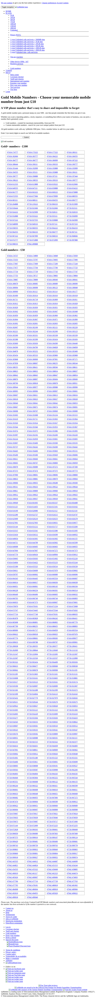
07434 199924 (52, 495)
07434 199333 (52, 180)
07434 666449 (12, 594)
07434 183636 (32, 343)
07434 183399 (32, 339)
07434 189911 (72, 383)
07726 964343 (52, 774)
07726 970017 (32, 814)
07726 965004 (32, 778)
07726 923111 (72, 208)
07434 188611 (72, 367)
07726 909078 (32, 670)
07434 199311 (12, 487)
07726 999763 (52, 845)
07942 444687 (52, 861)
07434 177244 (72, 264)
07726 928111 (52, 212)
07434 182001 (32, 323)
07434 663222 (32, 192)
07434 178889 (32, 280)
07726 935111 (52, 216)
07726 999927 (32, 857)
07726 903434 (32, 662)
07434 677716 (12, 614)
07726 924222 (12, 212)
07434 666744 (52, 598)
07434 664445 (32, 578)
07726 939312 (72, 726)
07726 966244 (12, 786)
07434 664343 (12, 578)
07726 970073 (12, 822)
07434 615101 (52, 507)
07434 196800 (52, 463)
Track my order (11, 917)
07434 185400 (72, 351)
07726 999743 (12, 845)
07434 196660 (32, 459)
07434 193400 (32, 443)
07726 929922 (12, 706)
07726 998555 (12, 244)
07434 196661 (52, 459)
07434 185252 (32, 351)
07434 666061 (32, 586)
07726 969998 (72, 810)
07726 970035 (12, 818)
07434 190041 (32, 403)
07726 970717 (52, 822)
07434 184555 (72, 156)
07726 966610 (52, 790)
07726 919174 (72, 682)
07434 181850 (12, 315)
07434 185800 (52, 355)
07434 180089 (52, 284)
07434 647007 (32, 551)
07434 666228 (12, 590)
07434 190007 (12, 395)
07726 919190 (12, 686)
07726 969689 (72, 806)
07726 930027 (32, 706)
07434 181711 (12, 300)
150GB (13, 26)
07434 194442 (72, 447)
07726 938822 (72, 722)
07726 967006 (52, 798)
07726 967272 (72, 798)
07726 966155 (72, 782)
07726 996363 (32, 830)
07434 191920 (12, 423)
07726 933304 (32, 718)
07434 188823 (12, 371)
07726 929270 (52, 702)
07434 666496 (32, 594)
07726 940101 (52, 738)
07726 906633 (12, 666)
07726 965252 (52, 778)
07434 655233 (52, 563)
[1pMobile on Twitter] (14, 971)
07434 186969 (32, 359)
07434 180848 (72, 288)
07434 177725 (72, 268)
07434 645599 (72, 543)
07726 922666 (52, 208)
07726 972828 (12, 830)
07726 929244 (32, 702)
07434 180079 (12, 284)
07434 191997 (12, 435)
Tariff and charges (17, 79)
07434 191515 (72, 415)
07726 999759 (32, 845)
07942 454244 (72, 865)
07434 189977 (32, 387)
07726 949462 (72, 750)
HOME (8, 11)
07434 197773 (72, 471)
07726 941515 (32, 742)
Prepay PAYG (15, 35)
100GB (13, 24)
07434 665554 (52, 578)
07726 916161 (32, 678)
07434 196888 (32, 176)
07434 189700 (12, 383)
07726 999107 (52, 837)
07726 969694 (12, 810)
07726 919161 (52, 682)
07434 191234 (52, 415)
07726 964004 (32, 774)
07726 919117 (12, 682)
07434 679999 (52, 196)
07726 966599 (72, 786)
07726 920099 (52, 686)
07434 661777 (12, 192)
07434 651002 (52, 559)
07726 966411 (52, 786)
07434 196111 (72, 172)
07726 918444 (12, 208)
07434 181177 (72, 292)
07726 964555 (12, 232)
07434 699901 (72, 642)
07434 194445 (12, 451)
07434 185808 (72, 355)
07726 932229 (32, 714)
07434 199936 (12, 499)
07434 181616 (52, 296)
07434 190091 (72, 407)
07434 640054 (12, 539)
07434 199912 (12, 495)
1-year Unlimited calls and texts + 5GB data (26, 42)
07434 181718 (32, 300)
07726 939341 (52, 730)
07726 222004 (32, 654)
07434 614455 (32, 507)
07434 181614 (32, 296)
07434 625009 (12, 519)
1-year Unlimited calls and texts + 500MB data (27, 40)
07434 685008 (12, 622)
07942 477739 (52, 881)
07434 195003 (52, 451)
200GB (13, 28)
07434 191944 (12, 427)
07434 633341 (32, 531)
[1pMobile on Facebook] (15, 969)
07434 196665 (12, 463)
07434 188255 (52, 363)
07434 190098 (12, 411)
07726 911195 (72, 670)
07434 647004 (12, 551)
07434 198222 (12, 180)
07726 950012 (32, 754)
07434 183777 (32, 156)
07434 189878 (52, 383)
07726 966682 (12, 798)
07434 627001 (12, 523)
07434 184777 (12, 160)
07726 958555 (12, 228)
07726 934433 (72, 718)
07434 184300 (52, 343)
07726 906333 (52, 204)
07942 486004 (32, 889)
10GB (12, 18)
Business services (16, 64)
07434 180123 (52, 288)
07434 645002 (52, 543)
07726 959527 (72, 766)
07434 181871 (52, 319)
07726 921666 (32, 208)
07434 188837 (72, 371)
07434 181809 (52, 300)
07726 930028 (52, 706)
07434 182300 (52, 331)
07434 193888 (52, 168)
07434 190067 (12, 407)
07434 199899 (32, 491)
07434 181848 (72, 311)
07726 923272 (72, 690)
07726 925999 (32, 212)
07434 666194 (72, 586)
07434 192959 (32, 439)
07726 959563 (12, 770)
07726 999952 (52, 857)
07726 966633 (12, 794)
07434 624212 (52, 515)
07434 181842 (12, 311)
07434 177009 (32, 264)
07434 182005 (72, 323)
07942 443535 (12, 861)
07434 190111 (32, 164)
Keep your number (13, 935)
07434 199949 (12, 503)
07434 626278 (72, 519)
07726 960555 (32, 228)
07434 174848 (52, 256)
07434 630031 (52, 523)
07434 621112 (52, 511)
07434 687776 (72, 622)
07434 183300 (12, 335)
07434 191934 (72, 423)
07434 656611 (12, 570)
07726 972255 (72, 826)
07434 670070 (12, 606)
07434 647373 (72, 551)
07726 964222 (52, 228)
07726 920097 (32, 686)
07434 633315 (12, 531)
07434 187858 (12, 363)
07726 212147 (12, 654)
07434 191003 (12, 415)
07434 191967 (72, 427)
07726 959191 (52, 766)
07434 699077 (72, 638)
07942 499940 (32, 897)
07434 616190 (12, 511)
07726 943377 (72, 742)
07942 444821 (12, 865)
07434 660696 (72, 574)
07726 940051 (12, 738)
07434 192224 (12, 439)
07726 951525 (52, 758)
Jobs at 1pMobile (12, 919)
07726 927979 (52, 698)
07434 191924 (32, 423)
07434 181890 (72, 319)
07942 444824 (32, 865)
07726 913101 (52, 674)
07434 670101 (32, 606)
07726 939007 (12, 726)
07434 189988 (52, 387)
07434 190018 (12, 399)
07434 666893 (72, 598)
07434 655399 (12, 567)
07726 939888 (52, 220)
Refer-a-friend (11, 938)
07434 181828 (72, 303)
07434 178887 (12, 280)
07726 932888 (12, 216)
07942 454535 (12, 869)
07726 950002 (12, 754)
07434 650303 (32, 559)
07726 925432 (12, 698)
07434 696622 (12, 634)
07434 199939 (52, 499)
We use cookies (6, 3)
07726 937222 (12, 220)
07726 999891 (32, 853)
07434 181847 (52, 311)
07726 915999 (72, 204)
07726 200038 (12, 646)
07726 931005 (12, 710)
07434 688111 (32, 200)
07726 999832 (32, 849)
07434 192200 (52, 435)
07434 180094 (12, 288)
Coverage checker (17, 77)
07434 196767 (32, 463)
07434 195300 (32, 455)
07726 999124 (72, 837)
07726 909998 (52, 670)
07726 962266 (72, 770)
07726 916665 (52, 678)
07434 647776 (12, 555)
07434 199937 (32, 499)
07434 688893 (72, 626)
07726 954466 (12, 762)
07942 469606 (52, 877)
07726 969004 (32, 802)
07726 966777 (52, 232)
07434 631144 (12, 527)
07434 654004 (12, 563)
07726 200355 (32, 646)
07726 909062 (12, 670)
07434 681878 (12, 618)
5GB (12, 15)
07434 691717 (32, 630)
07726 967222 (12, 236)
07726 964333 (72, 228)
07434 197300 (72, 467)
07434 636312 (32, 535)
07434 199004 (72, 479)
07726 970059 (72, 818)
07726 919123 (32, 682)
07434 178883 (52, 276)
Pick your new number (18, 85)
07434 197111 (52, 176)
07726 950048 (72, 754)
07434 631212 (32, 527)
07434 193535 (72, 443)
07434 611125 (12, 507)
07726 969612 (72, 802)
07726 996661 (52, 830)
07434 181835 (72, 307)
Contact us (9, 908)
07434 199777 (72, 180)
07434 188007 (32, 363)
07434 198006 (52, 475)
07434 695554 (72, 630)
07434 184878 (12, 351)
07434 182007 (12, 327)
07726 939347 (72, 730)
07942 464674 (72, 873)
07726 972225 (52, 826)
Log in (8, 927)
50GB (12, 20)
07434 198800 (72, 475)
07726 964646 (12, 778)
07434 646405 (32, 547)
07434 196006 (72, 455)
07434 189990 (72, 387)
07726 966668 (72, 794)
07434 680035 (72, 614)
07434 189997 (52, 391)
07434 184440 (72, 343)
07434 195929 (52, 455)
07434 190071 (32, 407)
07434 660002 (32, 574)
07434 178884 (72, 276)
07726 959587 (32, 770)
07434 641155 (72, 539)
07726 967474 (12, 802)
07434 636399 (52, 535)
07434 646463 (52, 547)
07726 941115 (72, 738)
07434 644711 (12, 543)
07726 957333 (72, 224)
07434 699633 (12, 642)
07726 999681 (72, 841)
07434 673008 (72, 606)
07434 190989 (72, 411)
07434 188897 (32, 379)
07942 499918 (12, 897)
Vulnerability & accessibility (16, 956)
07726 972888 (32, 240)
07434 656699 (32, 570)
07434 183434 (52, 339)
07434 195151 (72, 451)
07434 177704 (32, 268)
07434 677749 (32, 614)
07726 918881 (72, 678)
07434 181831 (52, 307)
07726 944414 (12, 746)
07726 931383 (72, 710)
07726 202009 (12, 650)
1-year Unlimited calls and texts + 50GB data (27, 46)
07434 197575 (52, 471)
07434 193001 (52, 439)
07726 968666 (72, 236)
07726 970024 (72, 814)
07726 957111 (52, 224)
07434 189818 (32, 383)
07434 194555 (12, 172)
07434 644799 (32, 543)
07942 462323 (52, 873)
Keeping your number (18, 83)
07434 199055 (32, 483)
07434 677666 (32, 196)
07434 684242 (52, 618)
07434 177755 (12, 276)
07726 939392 (32, 734)
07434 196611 (12, 459)
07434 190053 (72, 403)
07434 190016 (72, 395)
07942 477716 (32, 881)
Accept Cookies (62, 3)
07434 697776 (12, 638)
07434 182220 (72, 327)
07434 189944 (12, 387)
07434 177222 (52, 152)
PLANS (9, 13)
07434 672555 (12, 196)
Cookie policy (11, 954)
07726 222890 (72, 658)
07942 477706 (12, 881)
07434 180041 (72, 280)
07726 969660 (52, 806)
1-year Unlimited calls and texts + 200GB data (27, 50)
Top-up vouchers (16, 57)
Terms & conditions (13, 950)
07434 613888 (32, 184)
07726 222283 (52, 654)
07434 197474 (32, 471)
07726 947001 (12, 750)
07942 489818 (52, 889)
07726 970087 (32, 822)
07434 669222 (52, 192)
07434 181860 (52, 315)
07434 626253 (52, 519)
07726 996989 (32, 833)
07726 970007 (12, 814)
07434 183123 (72, 331)
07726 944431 (32, 746)
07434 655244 (72, 563)
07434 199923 (32, 495)
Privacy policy (11, 952)
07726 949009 (52, 750)
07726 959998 (52, 770)
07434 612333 (12, 184)
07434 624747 (72, 515)
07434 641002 (52, 539)
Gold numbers (15, 68)
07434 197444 (72, 176)
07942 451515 (52, 865)
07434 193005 (72, 439)
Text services (15, 87)
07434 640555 (12, 188)
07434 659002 (72, 570)
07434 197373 (12, 471)
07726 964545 (72, 774)
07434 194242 (32, 447)
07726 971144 (12, 826)
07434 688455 (52, 626)
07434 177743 (52, 272)
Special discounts (12, 940)
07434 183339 (72, 335)
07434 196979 (12, 467)
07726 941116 (12, 742)
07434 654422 (32, 563)
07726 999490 (52, 841)
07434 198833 (12, 479)
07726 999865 (72, 849)
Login (8, 92)
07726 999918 (12, 857)
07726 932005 (12, 714)
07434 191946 (32, 427)
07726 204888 (12, 204)
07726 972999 (52, 240)
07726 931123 (32, 710)
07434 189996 (32, 391)
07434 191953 (52, 427)
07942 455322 (32, 869)
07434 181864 (12, 319)
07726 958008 (32, 766)
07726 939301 (32, 726)
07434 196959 (72, 463)
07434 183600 (12, 343)
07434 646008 (12, 547)
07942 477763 (72, 881)
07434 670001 (72, 602)
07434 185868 (12, 359)
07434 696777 (72, 200)
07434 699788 (32, 642)
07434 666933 (12, 602)
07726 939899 (52, 734)
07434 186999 (52, 160)
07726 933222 (32, 216)
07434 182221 (12, 331)
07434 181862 (72, 315)
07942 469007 (32, 877)
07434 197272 (52, 467)
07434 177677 (12, 268)
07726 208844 (32, 650)
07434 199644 (72, 487)
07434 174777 (12, 152)
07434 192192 (32, 435)
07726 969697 (32, 810)
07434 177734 (12, 272)
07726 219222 (32, 204)
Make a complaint (12, 958)
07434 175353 (12, 260)
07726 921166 (12, 690)
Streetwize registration (14, 921)
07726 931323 (52, 710)
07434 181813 (32, 303)
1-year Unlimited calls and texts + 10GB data (27, 44)
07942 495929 (52, 893)
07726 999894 (52, 853)
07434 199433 (32, 487)
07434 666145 (52, 586)
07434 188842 (12, 375)
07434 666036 (52, 582)
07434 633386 (52, 531)
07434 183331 (32, 335)
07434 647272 (52, 551)
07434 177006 (72, 260)
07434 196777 (12, 176)
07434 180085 (32, 284)
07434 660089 (52, 574)
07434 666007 (72, 578)
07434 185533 (32, 355)
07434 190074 (52, 407)
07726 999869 (12, 853)
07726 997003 (52, 833)
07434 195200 (12, 455)
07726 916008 (12, 678)
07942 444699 (72, 861)
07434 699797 (52, 642)
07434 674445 (32, 610)
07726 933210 (72, 714)
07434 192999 (32, 168)
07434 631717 (52, 527)
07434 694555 (52, 200)
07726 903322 (12, 662)
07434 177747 (72, 272)
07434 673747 (12, 610)
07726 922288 (32, 690)
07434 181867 (32, 319)
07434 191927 (52, 423)
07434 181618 (72, 296)
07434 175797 (32, 260)
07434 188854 (72, 375)
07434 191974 (12, 431)
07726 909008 (52, 666)
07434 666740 (32, 598)
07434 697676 (72, 634)
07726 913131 (72, 674)
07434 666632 (72, 594)
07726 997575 (12, 837)
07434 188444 (12, 164)
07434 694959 (52, 630)
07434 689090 (12, 630)
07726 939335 (32, 730)
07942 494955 (32, 893)
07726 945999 (72, 220)
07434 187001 (52, 359)
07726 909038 (72, 666)
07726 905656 (72, 662)
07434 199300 (72, 483)
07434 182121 (52, 327)
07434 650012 (72, 555)
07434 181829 (12, 307)
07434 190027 (52, 399)
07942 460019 (12, 873)
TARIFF (9, 70)
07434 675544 (52, 610)
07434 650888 (52, 188)
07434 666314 (72, 590)
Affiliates (9, 961)
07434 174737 (12, 256)
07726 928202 (72, 698)
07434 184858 (72, 347)
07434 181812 (12, 303)
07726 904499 (52, 662)
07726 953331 (72, 758)
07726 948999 (12, 224)
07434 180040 (52, 280)
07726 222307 (72, 654)
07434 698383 (52, 638)
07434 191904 (72, 419)
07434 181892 (12, 323)
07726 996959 (12, 833)
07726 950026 (52, 754)
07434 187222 (72, 160)
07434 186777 (32, 160)
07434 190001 (72, 391)
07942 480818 (52, 885)
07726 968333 (52, 236)
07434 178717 (32, 276)
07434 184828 (52, 347)
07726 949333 (32, 224)
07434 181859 (32, 315)
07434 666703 (12, 598)
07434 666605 (52, 594)
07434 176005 (52, 260)
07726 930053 (72, 706)
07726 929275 (72, 702)
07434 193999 (72, 168)
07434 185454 (12, 355)
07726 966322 (32, 786)
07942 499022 (72, 893)
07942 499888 (32, 244)
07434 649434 (32, 555)
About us (9, 910)
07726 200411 (72, 646)
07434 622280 (12, 515)
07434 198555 (32, 180)
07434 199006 (12, 483)
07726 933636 (52, 718)
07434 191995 (72, 431)
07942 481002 (72, 885)
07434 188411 (32, 367)
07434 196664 (72, 459)
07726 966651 (52, 794)
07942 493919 (12, 893)
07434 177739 (32, 272)
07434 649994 (52, 555)
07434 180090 (72, 284)
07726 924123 (52, 694)
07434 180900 (12, 292)
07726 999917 (72, 853)
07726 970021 (52, 814)
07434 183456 (72, 339)
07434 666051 (12, 586)
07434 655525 (32, 567)
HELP (8, 73)
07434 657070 (52, 570)
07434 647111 (32, 188)
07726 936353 (32, 722)
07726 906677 (32, 666)
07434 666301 (52, 590)
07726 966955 (32, 798)
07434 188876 (12, 379)
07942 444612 (32, 861)
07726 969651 (32, 806)
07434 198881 (32, 479)
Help (7, 912)
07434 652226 (72, 559)
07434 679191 (52, 614)
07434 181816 (52, 303)
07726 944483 (72, 746)
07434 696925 (52, 634)
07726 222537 (52, 658)
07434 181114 (52, 292)
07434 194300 (52, 447)
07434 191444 (12, 168)
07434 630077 (72, 523)
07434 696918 (32, 634)
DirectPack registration (14, 923)
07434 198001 (32, 475)
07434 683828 (32, 618)
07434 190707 (32, 411)
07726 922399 (52, 690)
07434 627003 (32, 523)
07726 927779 (32, 698)
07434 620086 (32, 511)
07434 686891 (32, 622)
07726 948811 (32, 750)
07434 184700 (32, 347)
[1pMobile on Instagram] (15, 973)
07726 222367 (12, 658)
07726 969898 (52, 810)
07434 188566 (52, 367)
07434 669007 (52, 602)
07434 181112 (32, 292)
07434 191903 (52, 419)
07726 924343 (72, 694)
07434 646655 (72, 547)
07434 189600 (72, 379)
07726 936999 (72, 216)
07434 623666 (72, 184)
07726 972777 (12, 240)
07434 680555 (72, 196)
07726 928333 (72, 212)
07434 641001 (32, 539)
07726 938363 (52, 722)
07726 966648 (32, 794)
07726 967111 (72, 232)
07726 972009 (32, 826)
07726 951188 (32, 758)
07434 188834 (52, 371)
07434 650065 (12, 559)
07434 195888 (52, 172)
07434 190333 (52, 164)
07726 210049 (52, 650)
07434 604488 (72, 503)
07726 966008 (32, 782)
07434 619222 (52, 184)
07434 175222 (32, 152)
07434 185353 (52, 351)
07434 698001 (32, 638)
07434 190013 (52, 395)
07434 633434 (12, 535)
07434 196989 (32, 467)
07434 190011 (32, 395)
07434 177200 (52, 264)
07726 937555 (32, 220)
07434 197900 (12, 475)
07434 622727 (32, 515)
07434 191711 (32, 419)
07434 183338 (52, 335)
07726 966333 (32, 232)
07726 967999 (32, 236)
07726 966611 (72, 790)
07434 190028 (72, 399)
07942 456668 (52, 869)
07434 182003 (52, 323)
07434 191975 (32, 431)
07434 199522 (52, 487)
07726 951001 (12, 758)
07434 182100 (32, 327)
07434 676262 (72, 610)
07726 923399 (12, 694)
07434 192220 (72, 435)
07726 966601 (12, 790)
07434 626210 (32, 519)
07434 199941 (72, 499)
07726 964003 (12, 774)
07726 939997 (72, 734)
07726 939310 (52, 726)
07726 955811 (32, 762)
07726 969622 (12, 806)
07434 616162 (72, 507)
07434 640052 (72, 535)
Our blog (13, 89)
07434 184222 (52, 156)
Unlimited (14, 30)
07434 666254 (32, 590)
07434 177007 (12, 264)
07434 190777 (72, 164)
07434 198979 (52, 479)
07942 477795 (12, 885)
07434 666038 (72, 582)
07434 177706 (52, 268)
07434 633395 (72, 531)
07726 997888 (72, 240)
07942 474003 (72, 877)
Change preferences (49, 3)
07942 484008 (12, 889)
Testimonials (10, 915)
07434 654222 (72, 188)
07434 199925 (72, 495)
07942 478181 (32, 885)
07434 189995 (12, 391)
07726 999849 (52, 849)
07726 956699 (72, 762)
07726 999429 (12, 841)
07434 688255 (32, 626)
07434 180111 (72, 152)
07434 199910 (72, 491)
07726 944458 (52, 746)
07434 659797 (12, 574)
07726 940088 (32, 738)
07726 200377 (52, 646)
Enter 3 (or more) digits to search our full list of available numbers (25, 133)
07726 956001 (52, 762)
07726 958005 (12, 766)
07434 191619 (12, 419)
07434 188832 (32, 371)
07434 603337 (52, 503)
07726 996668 (72, 830)
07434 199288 (52, 483)
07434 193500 (52, 443)
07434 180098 (32, 288)
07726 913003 (32, 674)
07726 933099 (52, 714)
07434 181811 (72, 300)
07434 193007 (12, 443)
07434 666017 (32, 582)
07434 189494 (52, 379)
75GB (12, 22)
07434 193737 (12, 447)
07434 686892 (52, 622)
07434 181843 (32, 311)
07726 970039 (32, 818)
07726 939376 (12, 734)
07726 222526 (32, 658)
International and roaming (19, 81)
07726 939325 (12, 730)
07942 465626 (12, 877)
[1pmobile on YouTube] (15, 975)
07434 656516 (52, 567)
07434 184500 (12, 347)
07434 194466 (32, 451)
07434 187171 (72, 359)
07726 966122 (52, 782)
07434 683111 (12, 200)
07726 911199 (12, 674)
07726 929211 (12, 702)
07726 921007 (72, 686)
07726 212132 (72, 650)
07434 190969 (52, 411)
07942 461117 (32, 873)
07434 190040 (12, 403)
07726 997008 (72, 833)
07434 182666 (12, 156)
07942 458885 (72, 869)
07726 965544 (72, 778)
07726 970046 (52, 818)
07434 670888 (72, 192)
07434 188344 (72, 363)
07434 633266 (72, 527)
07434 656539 (72, 567)
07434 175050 (72, 256)
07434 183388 (12, 339)
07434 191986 (52, 431)
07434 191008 (32, 415)
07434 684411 (72, 618)
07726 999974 (72, 857)
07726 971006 (72, 822)
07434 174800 (32, 256)
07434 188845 (32, 375)
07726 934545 (12, 722)
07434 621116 (72, 511)
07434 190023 (32, 399)
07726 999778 (72, 845)
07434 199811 (12, 491)
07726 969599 (52, 802)
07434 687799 (12, 626)
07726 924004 (32, 694)
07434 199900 (52, 491)
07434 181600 (12, 296)
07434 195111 (32, 172)
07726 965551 (12, 782)
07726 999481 (32, 841)
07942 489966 (72, 889)
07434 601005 (32, 503)
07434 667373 (32, 602)
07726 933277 (12, 718)
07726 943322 (52, 742)
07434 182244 (32, 331)
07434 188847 (52, 375)
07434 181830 (32, 307)
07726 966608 (32, 790)
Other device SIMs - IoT (19, 62)
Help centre (14, 75)
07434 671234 (52, 606)
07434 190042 (52, 403)
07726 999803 (12, 849)
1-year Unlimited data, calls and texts (24, 52)
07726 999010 (32, 837)
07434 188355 (12, 367)
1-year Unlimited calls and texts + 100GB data (27, 48)
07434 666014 (12, 582)
